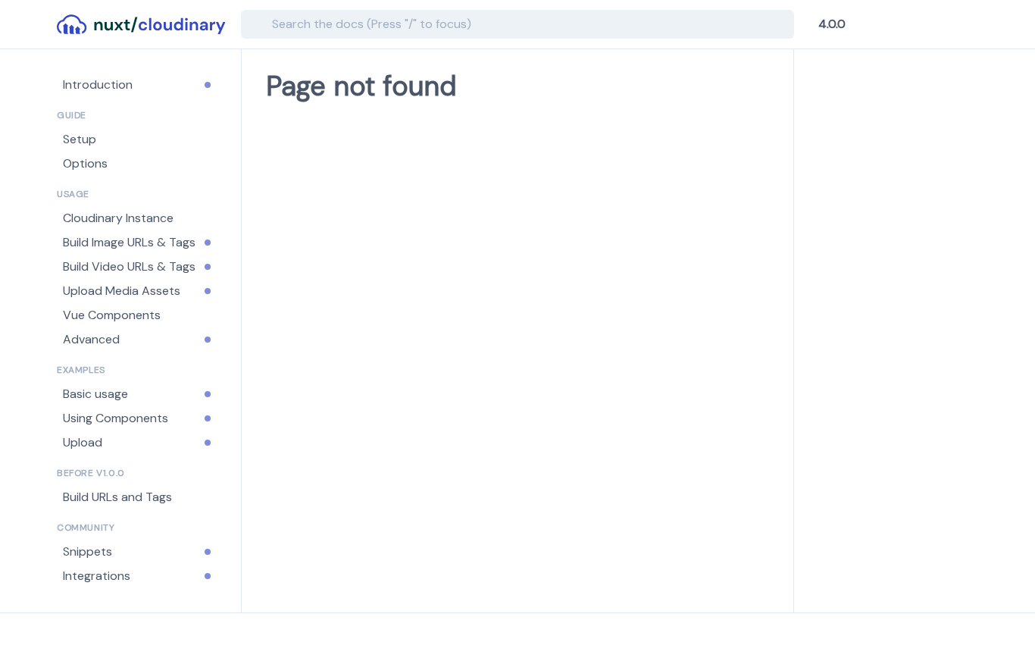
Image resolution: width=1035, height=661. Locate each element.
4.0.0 (832, 24)
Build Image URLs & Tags (129, 242)
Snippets (87, 551)
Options (85, 163)
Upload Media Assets (121, 291)
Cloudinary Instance (118, 218)
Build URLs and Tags (117, 497)
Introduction (98, 84)
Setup (79, 139)
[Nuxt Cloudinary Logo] (143, 24)
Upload (82, 442)
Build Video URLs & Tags (129, 266)
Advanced (91, 339)
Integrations (96, 576)
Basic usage (95, 394)
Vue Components (112, 315)
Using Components (115, 418)
